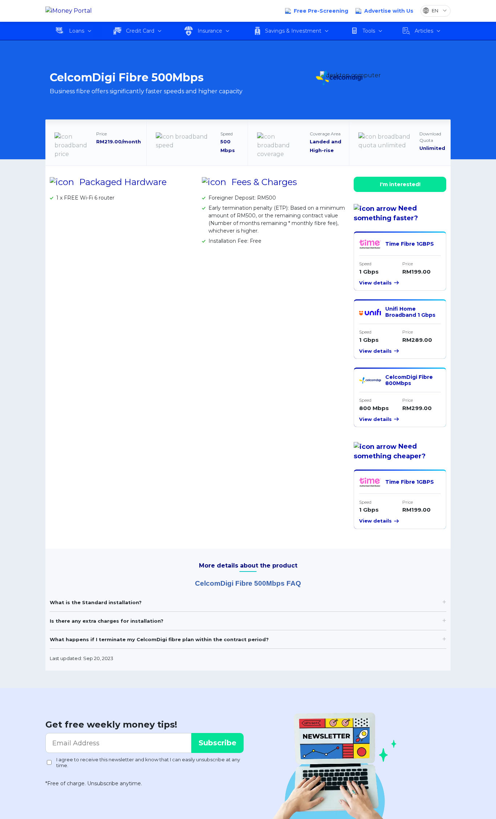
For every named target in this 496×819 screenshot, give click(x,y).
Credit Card (140, 31)
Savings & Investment (293, 31)
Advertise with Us (388, 11)
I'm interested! (400, 184)
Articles (424, 31)
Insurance (210, 31)
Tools (368, 31)
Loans (76, 31)
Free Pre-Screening (321, 11)
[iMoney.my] (68, 11)
